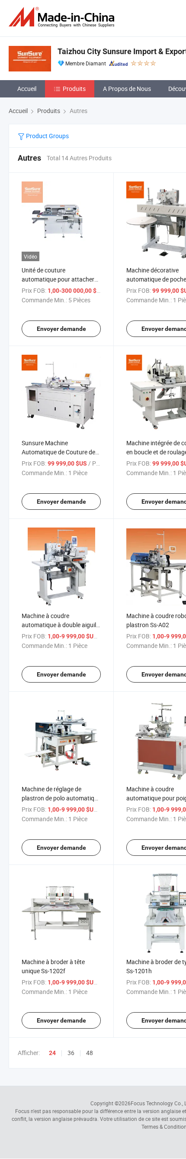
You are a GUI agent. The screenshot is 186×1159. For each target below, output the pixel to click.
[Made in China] (63, 17)
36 (70, 1053)
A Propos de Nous (127, 88)
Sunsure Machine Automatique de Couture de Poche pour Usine (58, 452)
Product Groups (47, 136)
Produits (74, 88)
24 (52, 1052)
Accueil (26, 88)
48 (89, 1053)
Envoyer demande (61, 328)
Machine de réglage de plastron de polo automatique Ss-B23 (61, 798)
